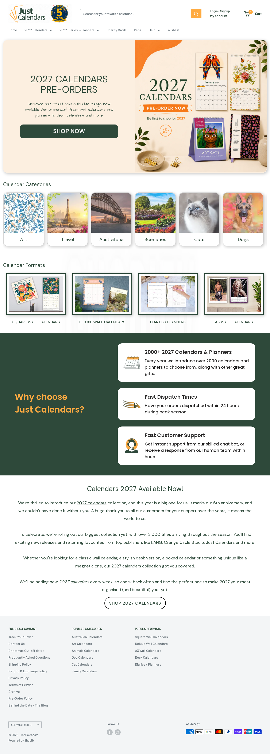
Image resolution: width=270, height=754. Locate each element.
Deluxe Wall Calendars (151, 644)
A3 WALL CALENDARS (234, 322)
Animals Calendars (85, 650)
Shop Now (69, 131)
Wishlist (173, 30)
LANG (156, 542)
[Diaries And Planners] (168, 294)
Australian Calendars (87, 637)
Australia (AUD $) (21, 725)
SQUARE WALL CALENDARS (36, 322)
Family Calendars (84, 671)
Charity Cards (117, 30)
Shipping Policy (19, 664)
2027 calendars (126, 566)
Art (23, 239)
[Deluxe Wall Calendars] (102, 294)
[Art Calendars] (24, 213)
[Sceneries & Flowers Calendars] (155, 213)
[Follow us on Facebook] (110, 732)
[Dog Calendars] (243, 213)
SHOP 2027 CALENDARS (135, 603)
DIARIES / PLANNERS (168, 322)
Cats (199, 239)
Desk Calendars (146, 657)
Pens (137, 30)
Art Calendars (82, 644)
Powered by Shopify (21, 740)
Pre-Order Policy (20, 698)
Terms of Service (20, 685)
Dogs (243, 239)
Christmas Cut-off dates (26, 650)
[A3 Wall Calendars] (234, 294)
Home (12, 30)
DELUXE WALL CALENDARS (102, 322)
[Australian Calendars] (111, 213)
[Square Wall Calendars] (36, 294)
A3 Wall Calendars (148, 650)
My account (218, 16)
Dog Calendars (82, 657)
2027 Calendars (35, 30)
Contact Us (16, 644)
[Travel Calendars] (67, 213)
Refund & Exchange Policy (27, 671)
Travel (67, 239)
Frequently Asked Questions (29, 657)
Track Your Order (20, 637)
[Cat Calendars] (199, 213)
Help (152, 30)
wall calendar (105, 558)
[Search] (196, 13)
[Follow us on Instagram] (118, 732)
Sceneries (155, 239)
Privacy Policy (18, 678)
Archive (14, 691)
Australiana (111, 239)
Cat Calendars (82, 664)
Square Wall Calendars (151, 637)
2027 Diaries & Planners (76, 30)
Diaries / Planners (148, 664)
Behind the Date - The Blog (28, 705)
